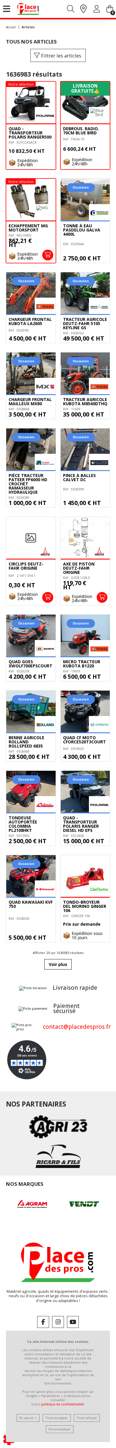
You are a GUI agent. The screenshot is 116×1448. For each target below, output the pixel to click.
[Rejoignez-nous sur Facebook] (43, 1322)
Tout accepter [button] (56, 1418)
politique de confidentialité (62, 1404)
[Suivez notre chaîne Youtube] (73, 1322)
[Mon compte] (96, 10)
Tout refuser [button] (86, 1418)
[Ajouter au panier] (47, 255)
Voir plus (58, 964)
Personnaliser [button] (59, 1429)
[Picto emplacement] (83, 9)
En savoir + (28, 1418)
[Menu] (6, 9)
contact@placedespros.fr (77, 1027)
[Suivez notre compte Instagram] (58, 1322)
